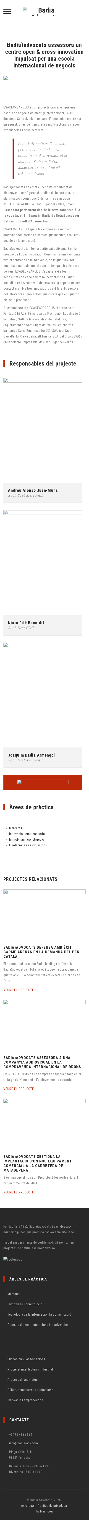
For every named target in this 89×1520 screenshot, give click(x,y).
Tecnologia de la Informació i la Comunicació (39, 1314)
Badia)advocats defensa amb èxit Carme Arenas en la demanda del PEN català (41, 952)
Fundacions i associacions (28, 845)
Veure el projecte (19, 990)
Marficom (47, 1511)
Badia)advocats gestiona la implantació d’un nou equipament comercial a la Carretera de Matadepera (37, 1163)
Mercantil (15, 828)
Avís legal (28, 1505)
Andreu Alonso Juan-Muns (33, 490)
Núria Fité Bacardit (26, 622)
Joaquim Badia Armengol (31, 755)
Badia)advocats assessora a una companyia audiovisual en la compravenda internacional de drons (42, 1062)
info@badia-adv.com (23, 1443)
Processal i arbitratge (23, 1379)
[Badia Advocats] (44, 11)
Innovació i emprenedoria (27, 834)
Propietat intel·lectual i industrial (30, 1369)
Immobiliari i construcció (26, 839)
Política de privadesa (52, 1505)
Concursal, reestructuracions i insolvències (38, 1325)
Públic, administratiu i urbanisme (30, 1390)
